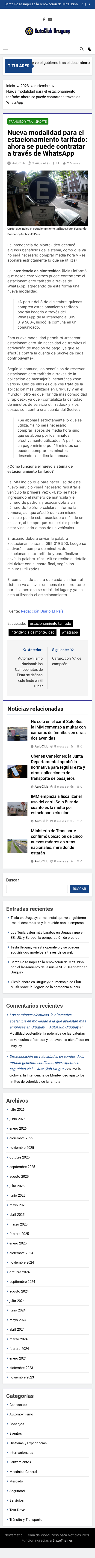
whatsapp (70, 632)
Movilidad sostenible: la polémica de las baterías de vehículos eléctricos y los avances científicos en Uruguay (49, 1039)
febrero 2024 (19, 1349)
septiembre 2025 (22, 1167)
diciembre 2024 (21, 1253)
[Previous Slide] (82, 4)
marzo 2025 (18, 1224)
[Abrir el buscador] (81, 49)
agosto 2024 (19, 1291)
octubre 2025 (19, 1157)
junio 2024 (17, 1310)
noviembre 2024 (21, 1262)
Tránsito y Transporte (28, 121)
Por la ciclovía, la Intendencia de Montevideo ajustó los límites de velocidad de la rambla (47, 1075)
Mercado (16, 1481)
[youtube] (50, 19)
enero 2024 (18, 1358)
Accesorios (18, 1405)
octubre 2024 (19, 1272)
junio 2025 (17, 1195)
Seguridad (17, 1491)
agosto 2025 (19, 1176)
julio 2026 (16, 1109)
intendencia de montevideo (32, 632)
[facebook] (44, 19)
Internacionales (21, 1453)
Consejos (16, 1424)
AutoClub (18, 163)
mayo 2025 (17, 1205)
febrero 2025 (19, 1234)
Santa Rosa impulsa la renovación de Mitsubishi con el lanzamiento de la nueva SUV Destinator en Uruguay (42, 4)
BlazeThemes (63, 1540)
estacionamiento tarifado (50, 623)
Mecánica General (23, 1472)
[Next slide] (89, 4)
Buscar (12, 880)
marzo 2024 (18, 1339)
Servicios (16, 1500)
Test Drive (17, 1510)
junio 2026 (17, 1119)
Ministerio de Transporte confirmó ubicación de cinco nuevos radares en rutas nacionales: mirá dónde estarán (57, 842)
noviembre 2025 (21, 1148)
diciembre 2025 (21, 1138)
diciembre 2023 (21, 1368)
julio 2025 (16, 1186)
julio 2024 (16, 1301)
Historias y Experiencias (28, 1443)
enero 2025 (18, 1243)
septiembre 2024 (22, 1282)
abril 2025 (16, 1215)
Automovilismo (21, 1414)
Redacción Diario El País (42, 611)
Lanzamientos (20, 1462)
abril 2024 (16, 1329)
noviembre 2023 (21, 1377)
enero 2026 (18, 1128)
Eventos (15, 1433)
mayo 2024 (17, 1320)
